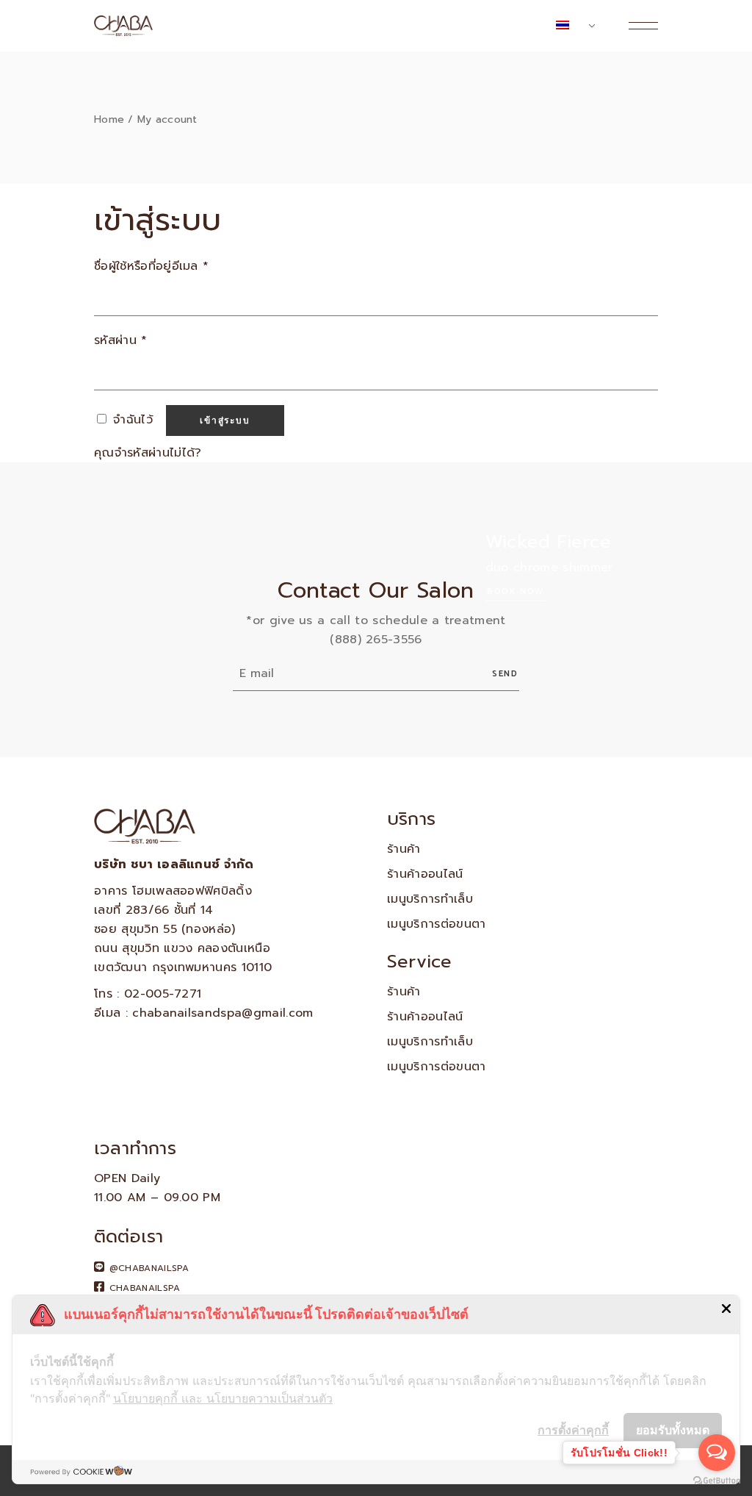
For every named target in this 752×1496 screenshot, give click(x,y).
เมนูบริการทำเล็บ (430, 899)
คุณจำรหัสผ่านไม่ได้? (147, 453)
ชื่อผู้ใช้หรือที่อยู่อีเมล (151, 266)
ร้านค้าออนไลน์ (425, 874)
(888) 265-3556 (376, 639)
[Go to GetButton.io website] (716, 1481)
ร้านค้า (404, 849)
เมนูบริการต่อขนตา (436, 924)
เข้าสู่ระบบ (225, 421)
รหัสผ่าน (121, 340)
